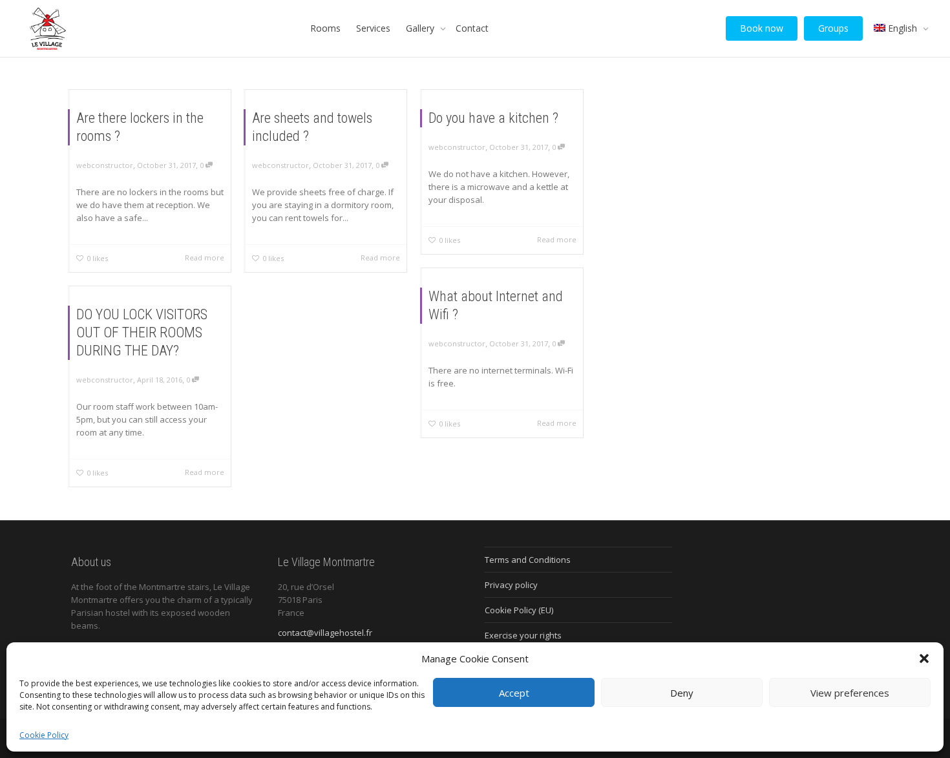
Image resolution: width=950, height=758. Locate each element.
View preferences (849, 692)
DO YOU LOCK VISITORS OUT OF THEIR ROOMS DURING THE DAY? (141, 332)
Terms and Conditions (528, 559)
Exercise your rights (523, 635)
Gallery (421, 28)
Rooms (325, 28)
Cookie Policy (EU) (519, 610)
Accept (514, 692)
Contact (472, 28)
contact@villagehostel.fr (325, 632)
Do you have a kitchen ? (493, 118)
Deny (681, 692)
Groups (833, 28)
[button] (924, 658)
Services (373, 28)
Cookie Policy (44, 735)
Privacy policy (511, 585)
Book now (761, 28)
